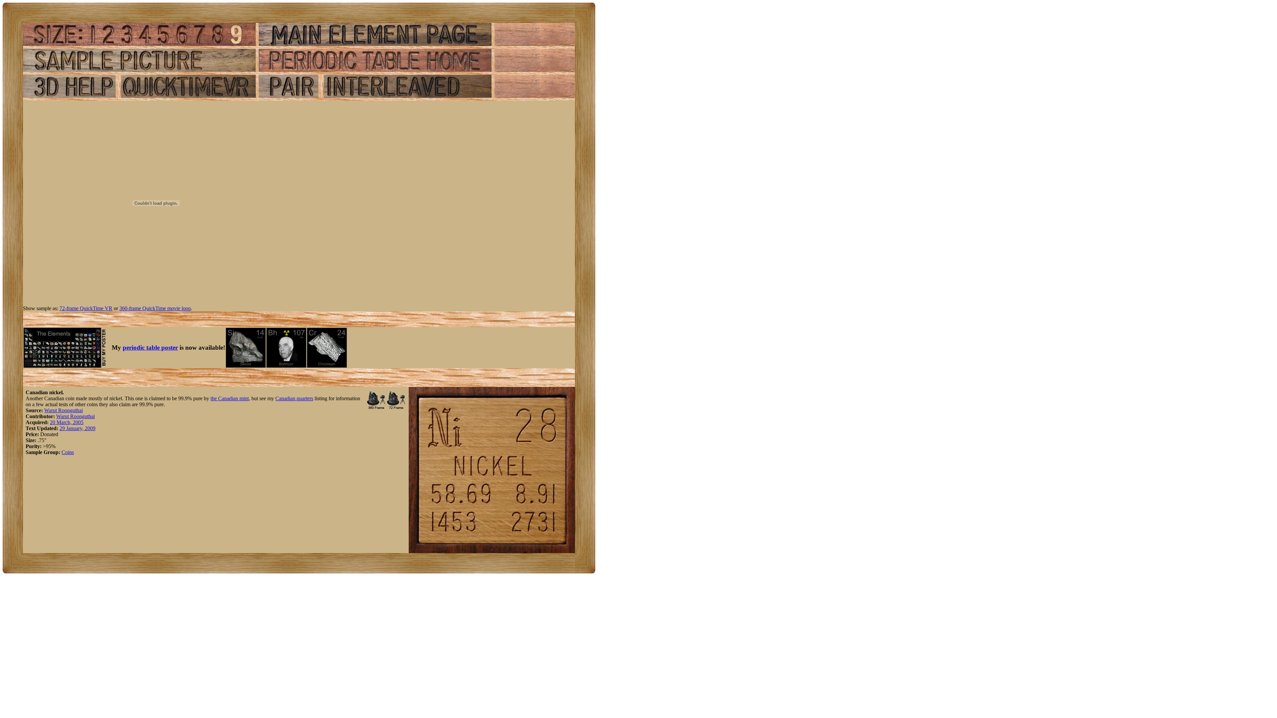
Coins (68, 452)
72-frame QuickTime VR (86, 308)
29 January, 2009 (77, 428)
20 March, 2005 (66, 422)
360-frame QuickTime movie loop (155, 308)
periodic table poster (150, 347)
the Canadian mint (230, 398)
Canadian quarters (294, 398)
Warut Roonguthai (63, 410)
